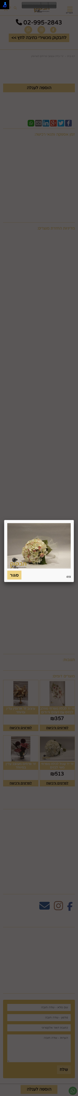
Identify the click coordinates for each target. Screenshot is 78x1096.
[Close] (74, 520)
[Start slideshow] (31, 5)
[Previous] (25, 5)
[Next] (38, 5)
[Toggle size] (44, 5)
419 (68, 577)
